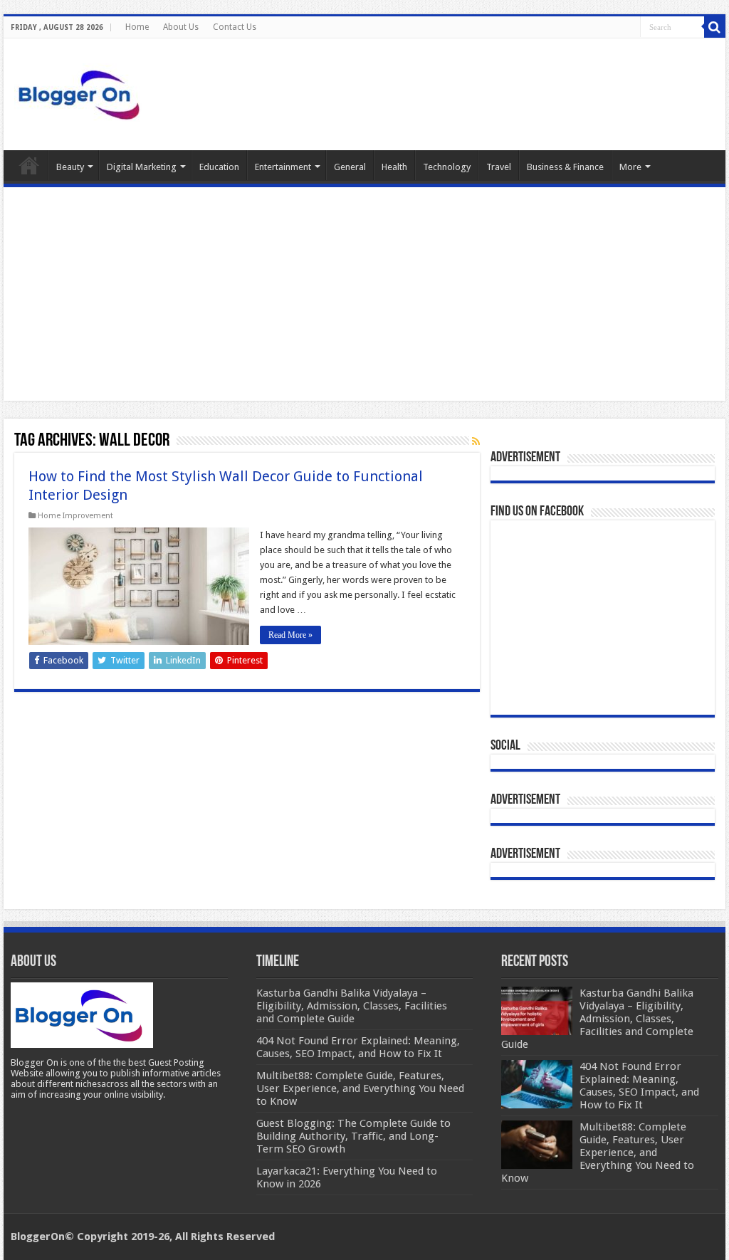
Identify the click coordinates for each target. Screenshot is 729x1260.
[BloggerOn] (82, 92)
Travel (498, 167)
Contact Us (234, 27)
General (350, 167)
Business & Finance (565, 167)
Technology (447, 167)
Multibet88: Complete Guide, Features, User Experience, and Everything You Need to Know (597, 1152)
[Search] (714, 27)
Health (394, 167)
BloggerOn (38, 1236)
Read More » (290, 635)
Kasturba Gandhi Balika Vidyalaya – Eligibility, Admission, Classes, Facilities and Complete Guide (597, 1019)
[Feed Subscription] (476, 441)
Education (219, 167)
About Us (181, 27)
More (630, 167)
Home (137, 27)
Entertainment (283, 167)
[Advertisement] (364, 294)
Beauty (70, 167)
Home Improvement (75, 515)
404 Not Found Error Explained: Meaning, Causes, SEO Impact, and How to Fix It (639, 1085)
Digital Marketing (142, 167)
